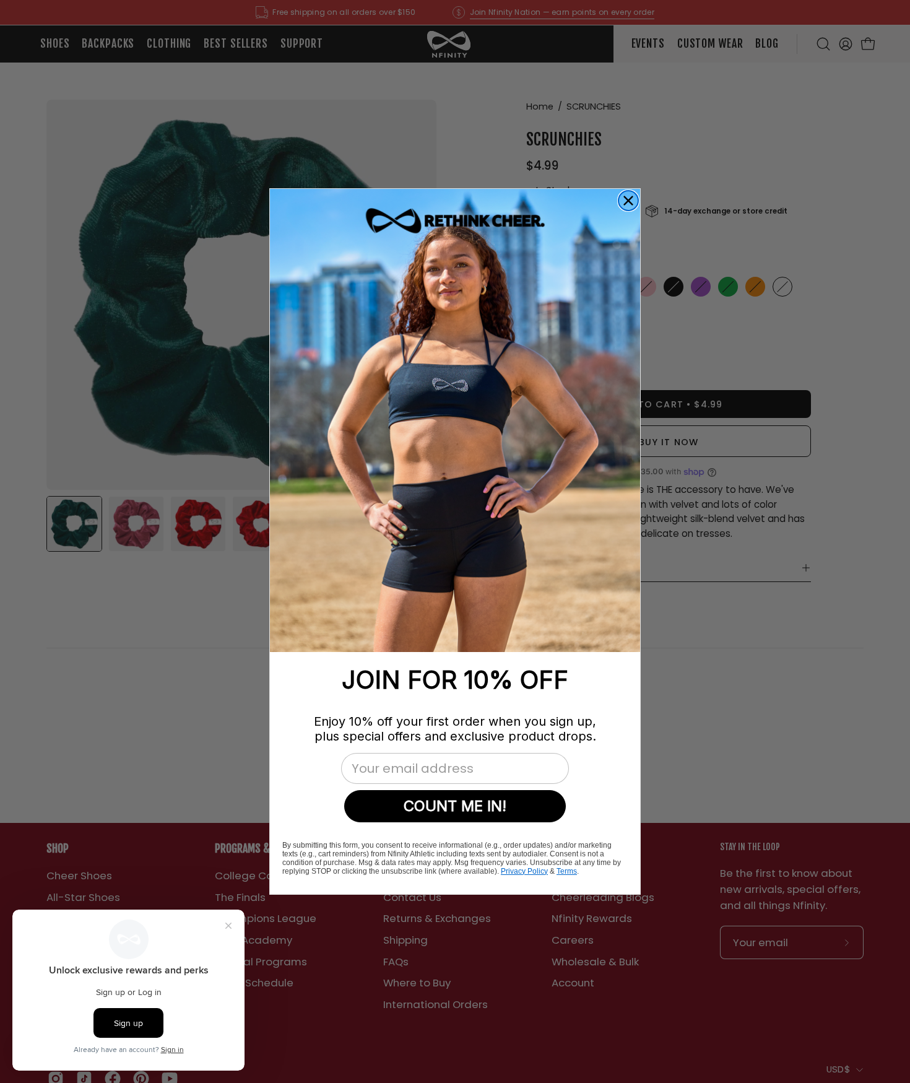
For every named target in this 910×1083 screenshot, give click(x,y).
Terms (567, 871)
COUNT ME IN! (455, 806)
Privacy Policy (524, 871)
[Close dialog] (628, 201)
